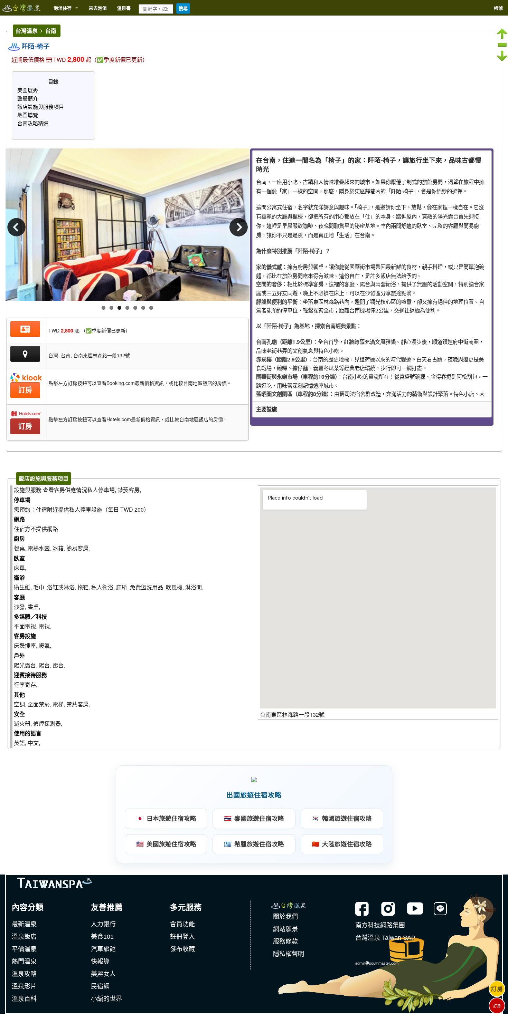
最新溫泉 (24, 924)
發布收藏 (182, 949)
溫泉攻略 (24, 973)
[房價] (25, 329)
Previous (17, 228)
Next (237, 228)
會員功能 (182, 924)
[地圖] (25, 354)
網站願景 (285, 929)
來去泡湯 (98, 7)
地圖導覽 (27, 114)
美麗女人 (103, 973)
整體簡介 (27, 98)
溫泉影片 (24, 986)
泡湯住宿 (63, 7)
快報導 (100, 961)
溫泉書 (124, 7)
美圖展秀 (27, 90)
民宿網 (100, 986)
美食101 (102, 936)
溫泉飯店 (24, 936)
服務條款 (285, 941)
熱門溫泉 (24, 961)
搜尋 (183, 8)
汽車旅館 (103, 949)
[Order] (497, 984)
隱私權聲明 (288, 953)
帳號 (498, 7)
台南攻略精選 (32, 123)
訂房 (25, 390)
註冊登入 (182, 936)
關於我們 (285, 916)
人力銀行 (103, 924)
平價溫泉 (24, 949)
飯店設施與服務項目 (40, 106)
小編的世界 (106, 998)
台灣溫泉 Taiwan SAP (385, 937)
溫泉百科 (24, 998)
